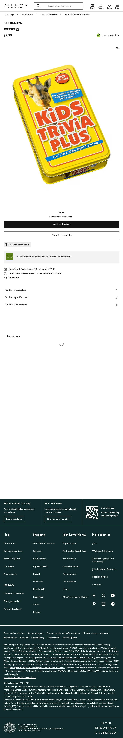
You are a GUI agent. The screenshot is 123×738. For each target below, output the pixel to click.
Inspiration (38, 596)
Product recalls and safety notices (63, 633)
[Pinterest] (94, 604)
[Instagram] (103, 604)
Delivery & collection (14, 593)
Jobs (94, 543)
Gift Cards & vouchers (44, 543)
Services (37, 551)
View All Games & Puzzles (76, 14)
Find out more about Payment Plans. (20, 677)
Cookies (24, 637)
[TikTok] (113, 604)
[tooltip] (117, 35)
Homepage (9, 14)
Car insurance (69, 581)
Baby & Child (27, 14)
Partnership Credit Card (74, 551)
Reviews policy (69, 637)
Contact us (9, 543)
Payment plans (70, 543)
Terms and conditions (14, 633)
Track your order (12, 601)
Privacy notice (10, 637)
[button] (117, 6)
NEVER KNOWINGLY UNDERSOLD (106, 727)
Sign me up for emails (58, 519)
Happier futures (100, 576)
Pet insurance (69, 573)
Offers (36, 604)
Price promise (10, 573)
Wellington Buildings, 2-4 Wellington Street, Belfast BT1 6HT (37, 667)
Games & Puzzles (48, 14)
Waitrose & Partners (102, 551)
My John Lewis (40, 566)
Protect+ (96, 584)
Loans (66, 589)
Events (36, 612)
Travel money (69, 558)
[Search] (38, 6)
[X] (103, 596)
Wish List (38, 581)
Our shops (9, 566)
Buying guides (39, 558)
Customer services (13, 551)
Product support (12, 558)
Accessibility (53, 637)
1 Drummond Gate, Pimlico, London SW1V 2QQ (59, 651)
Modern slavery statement (96, 633)
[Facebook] (94, 596)
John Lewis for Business (104, 569)
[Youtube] (113, 596)
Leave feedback (14, 519)
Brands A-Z (39, 589)
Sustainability (37, 637)
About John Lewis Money (75, 596)
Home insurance (70, 566)
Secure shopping (36, 633)
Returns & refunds (13, 608)
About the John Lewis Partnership (103, 560)
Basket (36, 573)
